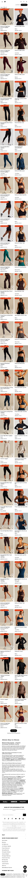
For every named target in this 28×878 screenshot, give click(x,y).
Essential (18, 782)
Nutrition (18, 4)
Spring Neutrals (5, 850)
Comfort (21, 788)
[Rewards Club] (25, 871)
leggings (8, 758)
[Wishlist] (23, 1)
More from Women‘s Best (10, 838)
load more (13, 730)
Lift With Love (5, 844)
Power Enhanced (5, 848)
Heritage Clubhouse (6, 856)
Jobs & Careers (5, 863)
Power (19, 776)
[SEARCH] (21, 2)
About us (4, 865)
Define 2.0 (10, 778)
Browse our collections (7, 793)
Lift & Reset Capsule (6, 846)
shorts (12, 759)
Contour (13, 790)
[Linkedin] (23, 819)
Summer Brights (5, 854)
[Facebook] (12, 819)
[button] (2, 874)
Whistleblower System (7, 867)
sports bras (21, 758)
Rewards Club (5, 861)
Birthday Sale (5, 859)
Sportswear (24, 4)
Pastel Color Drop (6, 857)
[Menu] (2, 1)
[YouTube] (15, 819)
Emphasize (22, 780)
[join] (24, 815)
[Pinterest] (19, 819)
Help (3, 835)
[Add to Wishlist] (12, 22)
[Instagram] (4, 819)
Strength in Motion (6, 852)
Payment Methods (8, 870)
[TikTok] (8, 819)
